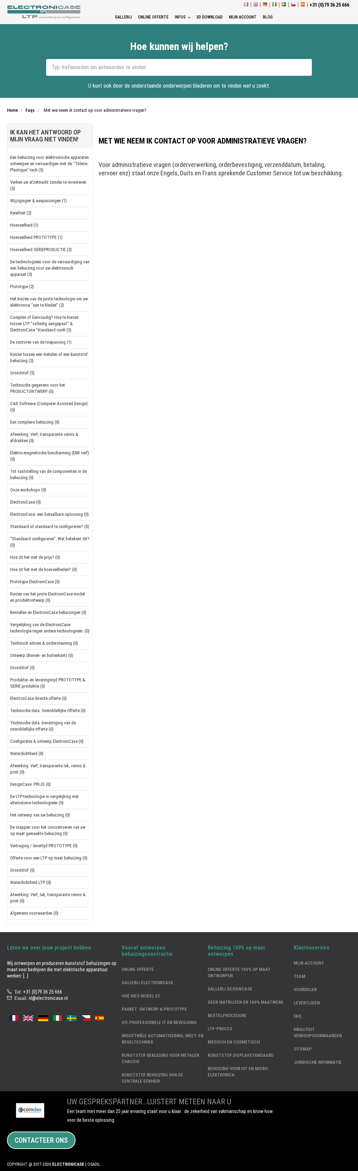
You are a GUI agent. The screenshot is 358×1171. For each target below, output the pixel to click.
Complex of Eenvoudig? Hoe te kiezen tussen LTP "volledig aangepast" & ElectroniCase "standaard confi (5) (44, 323)
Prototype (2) (22, 286)
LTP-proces (220, 1028)
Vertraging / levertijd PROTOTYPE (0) (44, 845)
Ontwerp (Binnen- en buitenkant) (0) (41, 655)
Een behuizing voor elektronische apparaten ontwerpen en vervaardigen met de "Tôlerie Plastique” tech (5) (49, 164)
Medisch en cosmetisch (234, 1042)
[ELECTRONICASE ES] (303, 5)
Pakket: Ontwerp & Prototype (154, 1009)
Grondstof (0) (22, 667)
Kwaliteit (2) (20, 212)
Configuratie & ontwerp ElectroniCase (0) (47, 741)
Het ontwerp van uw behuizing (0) (40, 815)
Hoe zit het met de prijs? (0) (35, 557)
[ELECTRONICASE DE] (265, 5)
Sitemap (303, 1049)
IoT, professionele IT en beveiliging (159, 1022)
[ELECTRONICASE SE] (284, 5)
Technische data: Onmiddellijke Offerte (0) (48, 710)
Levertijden (307, 1002)
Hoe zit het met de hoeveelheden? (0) (43, 569)
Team (299, 976)
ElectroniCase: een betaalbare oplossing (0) (49, 514)
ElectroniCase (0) (25, 502)
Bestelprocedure (227, 1015)
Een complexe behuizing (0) (34, 422)
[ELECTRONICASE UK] (255, 5)
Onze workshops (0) (28, 489)
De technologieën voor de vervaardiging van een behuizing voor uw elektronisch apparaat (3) (50, 268)
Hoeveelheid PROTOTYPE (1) (36, 237)
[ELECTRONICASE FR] (246, 5)
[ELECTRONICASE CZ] (86, 1017)
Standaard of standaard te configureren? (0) (49, 526)
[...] (25, 976)
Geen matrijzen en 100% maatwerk (245, 1002)
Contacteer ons (41, 1140)
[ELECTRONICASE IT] (274, 5)
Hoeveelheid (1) (24, 225)
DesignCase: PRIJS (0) (30, 784)
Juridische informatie (318, 1062)
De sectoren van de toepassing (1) (41, 342)
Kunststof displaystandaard (241, 1055)
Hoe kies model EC (141, 995)
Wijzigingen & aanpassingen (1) (38, 200)
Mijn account (309, 963)
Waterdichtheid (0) (26, 753)
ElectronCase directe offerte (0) (38, 698)
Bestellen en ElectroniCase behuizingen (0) (48, 612)
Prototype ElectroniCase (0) (35, 581)
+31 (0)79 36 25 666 (42, 992)
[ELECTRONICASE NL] (45, 12)
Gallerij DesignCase (230, 988)
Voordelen (305, 989)
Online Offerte (138, 969)
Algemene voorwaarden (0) (34, 913)
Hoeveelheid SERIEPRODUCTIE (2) (41, 249)
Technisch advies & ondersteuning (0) (44, 643)
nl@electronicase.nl (48, 998)
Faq (297, 1016)
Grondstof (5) (22, 372)
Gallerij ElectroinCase (147, 982)
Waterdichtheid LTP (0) (30, 882)
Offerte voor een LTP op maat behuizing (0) (48, 858)
